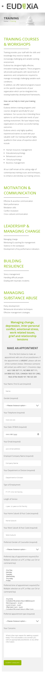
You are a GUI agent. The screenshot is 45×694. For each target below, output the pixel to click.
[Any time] (22, 599)
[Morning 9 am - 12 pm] (22, 603)
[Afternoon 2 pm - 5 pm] (22, 607)
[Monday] (22, 572)
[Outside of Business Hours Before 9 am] (22, 601)
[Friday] (22, 581)
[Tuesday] (22, 574)
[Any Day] (22, 570)
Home (6, 21)
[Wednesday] (22, 576)
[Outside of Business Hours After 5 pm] (22, 609)
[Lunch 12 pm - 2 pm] (22, 605)
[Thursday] (22, 579)
